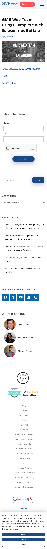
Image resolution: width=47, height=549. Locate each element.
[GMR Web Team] (10, 4)
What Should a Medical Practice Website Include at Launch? (22, 270)
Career (25, 410)
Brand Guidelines (24, 482)
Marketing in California (25, 439)
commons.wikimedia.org (27, 68)
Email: (6, 134)
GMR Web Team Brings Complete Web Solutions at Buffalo (22, 25)
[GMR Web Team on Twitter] (13, 297)
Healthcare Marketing (25, 434)
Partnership (25, 463)
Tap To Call (28, 4)
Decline (23, 540)
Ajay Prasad (7, 36)
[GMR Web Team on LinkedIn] (28, 297)
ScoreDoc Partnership (25, 472)
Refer (24, 420)
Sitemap (24, 424)
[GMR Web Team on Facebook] (5, 297)
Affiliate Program (25, 468)
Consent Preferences (24, 487)
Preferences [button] (14, 529)
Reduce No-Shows (25, 453)
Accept (23, 534)
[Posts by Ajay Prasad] (10, 324)
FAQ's (24, 405)
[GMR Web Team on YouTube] (20, 297)
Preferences (23, 545)
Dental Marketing (25, 444)
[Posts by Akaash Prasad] (10, 350)
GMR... (5, 76)
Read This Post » (10, 83)
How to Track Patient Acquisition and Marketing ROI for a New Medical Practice (23, 237)
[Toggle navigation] (42, 4)
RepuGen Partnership (25, 477)
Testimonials (25, 429)
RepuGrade (25, 458)
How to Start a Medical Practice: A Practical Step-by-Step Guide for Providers (24, 248)
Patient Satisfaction (25, 448)
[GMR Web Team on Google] (35, 297)
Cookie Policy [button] (6, 526)
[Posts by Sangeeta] (10, 337)
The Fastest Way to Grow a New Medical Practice (23, 259)
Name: (6, 123)
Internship (24, 415)
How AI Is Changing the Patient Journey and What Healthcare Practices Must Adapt (24, 226)
